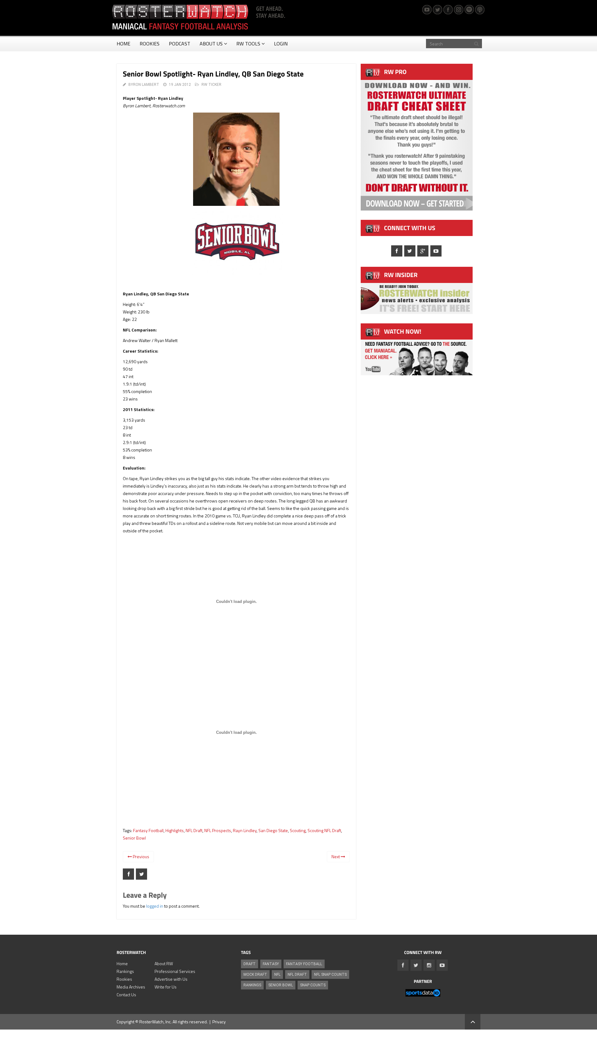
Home (122, 963)
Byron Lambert (143, 84)
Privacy (219, 1021)
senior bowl (134, 838)
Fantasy (271, 964)
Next (336, 856)
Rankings (125, 971)
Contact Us (126, 994)
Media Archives (131, 987)
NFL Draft (194, 830)
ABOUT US (211, 43)
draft (249, 964)
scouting (298, 830)
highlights (174, 830)
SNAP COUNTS (313, 985)
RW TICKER (211, 84)
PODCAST (179, 43)
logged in (154, 906)
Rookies (124, 979)
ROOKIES (150, 43)
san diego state (273, 830)
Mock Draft (255, 974)
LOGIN (281, 43)
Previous (140, 856)
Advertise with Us (171, 979)
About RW (164, 963)
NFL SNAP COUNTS (330, 974)
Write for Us (166, 987)
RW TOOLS (248, 43)
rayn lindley (245, 830)
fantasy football (148, 830)
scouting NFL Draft (324, 830)
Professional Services (175, 971)
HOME (123, 43)
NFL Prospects (217, 830)
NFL (277, 974)
